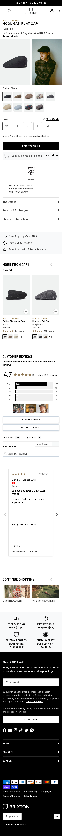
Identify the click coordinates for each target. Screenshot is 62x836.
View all (7, 270)
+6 (50, 336)
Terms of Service (34, 701)
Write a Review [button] (32, 419)
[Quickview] (25, 311)
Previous (5, 512)
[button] (31, 35)
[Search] (11, 10)
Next (57, 512)
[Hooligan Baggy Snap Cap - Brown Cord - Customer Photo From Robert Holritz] (18, 408)
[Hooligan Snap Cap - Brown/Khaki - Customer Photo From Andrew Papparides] (30, 408)
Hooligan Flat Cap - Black (24, 524)
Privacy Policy (25, 708)
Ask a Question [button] (32, 427)
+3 (20, 336)
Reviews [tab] (8, 437)
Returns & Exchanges (15, 210)
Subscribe (30, 719)
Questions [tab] (31, 437)
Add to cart (31, 146)
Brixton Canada (18, 824)
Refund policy (30, 796)
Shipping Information (15, 219)
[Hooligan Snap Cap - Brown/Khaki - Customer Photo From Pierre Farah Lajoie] (42, 408)
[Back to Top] (57, 816)
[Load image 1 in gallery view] (15, 62)
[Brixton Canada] (31, 11)
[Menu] (3, 10)
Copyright (46, 791)
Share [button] (19, 546)
